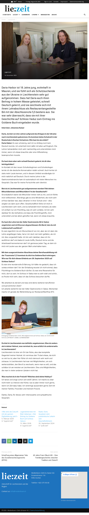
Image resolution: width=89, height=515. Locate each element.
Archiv (54, 14)
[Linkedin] (14, 441)
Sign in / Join (48, 1)
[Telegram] (30, 441)
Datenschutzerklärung (77, 1)
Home (4, 20)
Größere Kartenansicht (68, 500)
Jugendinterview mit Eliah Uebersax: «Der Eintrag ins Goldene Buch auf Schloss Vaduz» (28, 416)
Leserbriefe (26, 14)
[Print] (25, 441)
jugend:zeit (11, 20)
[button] (84, 15)
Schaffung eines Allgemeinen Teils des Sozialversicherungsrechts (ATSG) (15, 457)
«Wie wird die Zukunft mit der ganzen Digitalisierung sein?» (10, 414)
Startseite (7, 14)
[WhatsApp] (9, 441)
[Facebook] (4, 441)
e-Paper (34, 14)
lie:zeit (15, 14)
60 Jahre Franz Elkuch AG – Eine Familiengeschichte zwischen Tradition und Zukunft (45, 457)
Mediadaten (45, 14)
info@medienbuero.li (18, 491)
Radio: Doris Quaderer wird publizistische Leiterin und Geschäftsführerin (47, 416)
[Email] (20, 441)
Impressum (64, 1)
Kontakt (56, 1)
